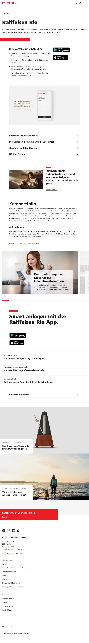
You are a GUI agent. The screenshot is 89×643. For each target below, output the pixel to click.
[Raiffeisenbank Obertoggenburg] (9, 3)
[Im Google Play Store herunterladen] (66, 50)
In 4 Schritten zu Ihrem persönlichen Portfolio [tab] (32, 142)
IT (11, 627)
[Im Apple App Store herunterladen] (66, 57)
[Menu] (85, 3)
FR (7, 627)
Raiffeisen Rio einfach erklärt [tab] (23, 135)
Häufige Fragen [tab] (17, 154)
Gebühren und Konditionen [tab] (23, 148)
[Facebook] (3, 530)
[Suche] (80, 3)
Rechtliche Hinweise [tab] (19, 394)
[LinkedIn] (13, 530)
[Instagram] (8, 530)
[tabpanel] (39, 275)
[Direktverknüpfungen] (76, 3)
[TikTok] (18, 530)
